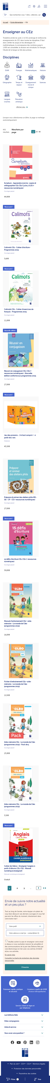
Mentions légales (39, 1064)
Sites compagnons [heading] (11, 1021)
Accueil (5, 22)
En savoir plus (10, 955)
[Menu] (45, 6)
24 (37, 131)
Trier (39, 1079)
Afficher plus (20, 107)
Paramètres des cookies (27, 1073)
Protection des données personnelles (27, 1068)
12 (33, 131)
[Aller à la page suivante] (38, 888)
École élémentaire (16, 22)
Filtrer (14, 1079)
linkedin (31, 1042)
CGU (28, 1064)
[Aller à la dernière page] (44, 888)
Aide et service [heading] (10, 1027)
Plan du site (14, 1064)
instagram (37, 1042)
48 (40, 131)
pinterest (25, 1042)
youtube (19, 1042)
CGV (22, 1064)
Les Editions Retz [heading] (11, 1015)
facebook (12, 1042)
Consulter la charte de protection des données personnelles (22, 959)
